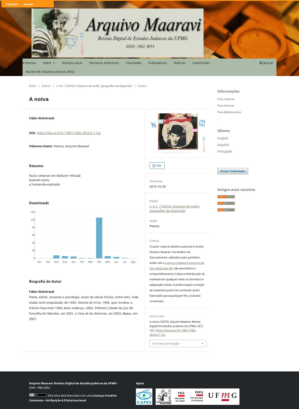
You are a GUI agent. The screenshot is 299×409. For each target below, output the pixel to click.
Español (223, 145)
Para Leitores (225, 99)
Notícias (180, 63)
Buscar (267, 63)
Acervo (46, 86)
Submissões (201, 63)
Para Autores (225, 105)
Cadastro (12, 4)
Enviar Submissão (232, 171)
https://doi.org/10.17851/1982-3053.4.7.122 (69, 133)
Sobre (47, 63)
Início (32, 86)
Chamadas (133, 63)
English (222, 138)
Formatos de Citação (166, 343)
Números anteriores (104, 63)
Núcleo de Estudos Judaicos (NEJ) (50, 71)
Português (224, 151)
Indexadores (157, 63)
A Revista (29, 63)
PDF (159, 166)
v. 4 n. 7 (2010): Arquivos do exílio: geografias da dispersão (94, 86)
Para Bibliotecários (229, 112)
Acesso (28, 4)
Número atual (72, 63)
